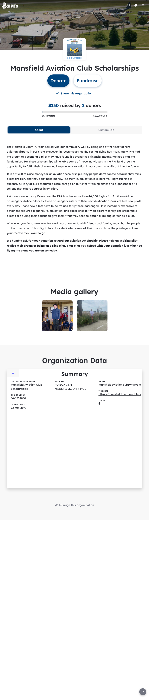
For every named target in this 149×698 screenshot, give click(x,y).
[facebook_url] (99, 403)
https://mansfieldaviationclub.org (121, 394)
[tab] (39, 129)
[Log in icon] (135, 5)
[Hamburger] (142, 5)
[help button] (142, 691)
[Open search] (128, 5)
